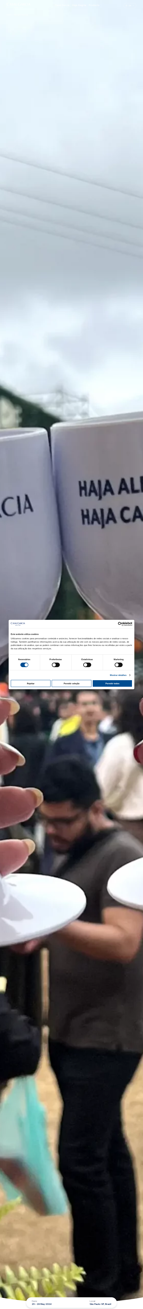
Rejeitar (30, 683)
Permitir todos (112, 683)
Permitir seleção (71, 683)
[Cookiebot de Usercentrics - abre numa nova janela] (120, 624)
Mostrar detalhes (118, 675)
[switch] (56, 665)
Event (9, 15)
